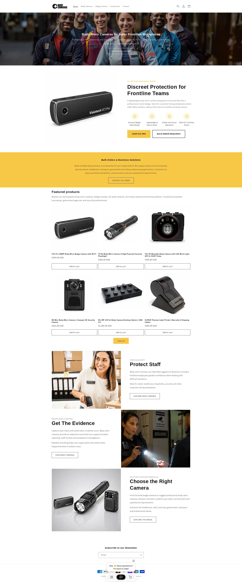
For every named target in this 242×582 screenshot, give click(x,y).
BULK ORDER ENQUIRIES (168, 134)
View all (121, 341)
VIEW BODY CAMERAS (64, 455)
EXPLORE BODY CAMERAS (145, 396)
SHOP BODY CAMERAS (121, 51)
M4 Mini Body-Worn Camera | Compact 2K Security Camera (73, 321)
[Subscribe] (141, 555)
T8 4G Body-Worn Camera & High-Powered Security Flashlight (120, 255)
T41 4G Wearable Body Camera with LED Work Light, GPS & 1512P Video (167, 255)
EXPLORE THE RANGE (143, 519)
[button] (178, 6)
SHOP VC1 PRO (139, 134)
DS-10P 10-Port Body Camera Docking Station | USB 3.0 (120, 321)
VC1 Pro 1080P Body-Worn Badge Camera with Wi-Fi (74, 254)
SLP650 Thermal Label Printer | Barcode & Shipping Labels (167, 321)
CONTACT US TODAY (121, 180)
